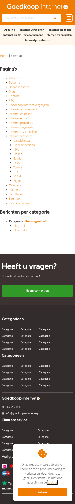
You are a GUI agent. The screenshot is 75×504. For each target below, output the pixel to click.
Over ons (15, 185)
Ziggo (17, 181)
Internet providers (21, 123)
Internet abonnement (23, 109)
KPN (16, 149)
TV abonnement (33, 35)
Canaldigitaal (22, 141)
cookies (52, 482)
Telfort (17, 167)
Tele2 (17, 163)
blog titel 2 (20, 226)
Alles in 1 (9, 29)
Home (4, 56)
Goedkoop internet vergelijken (29, 105)
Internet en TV (12, 35)
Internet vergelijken (32, 29)
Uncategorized (35, 221)
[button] (69, 18)
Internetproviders (36, 40)
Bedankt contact (20, 87)
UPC (16, 172)
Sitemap (14, 198)
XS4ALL (18, 176)
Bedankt (14, 82)
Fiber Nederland (24, 145)
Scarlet (17, 158)
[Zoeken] (54, 18)
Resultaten (16, 194)
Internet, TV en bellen (59, 35)
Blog (12, 91)
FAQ (11, 100)
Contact (14, 96)
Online (17, 154)
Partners (14, 190)
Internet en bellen (60, 29)
